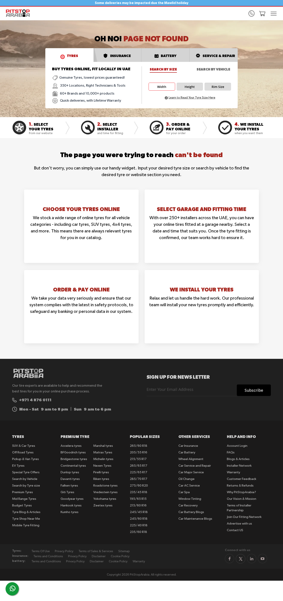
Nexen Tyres (102, 465)
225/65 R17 (138, 472)
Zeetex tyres (103, 505)
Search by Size (163, 69)
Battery (168, 56)
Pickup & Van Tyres (25, 459)
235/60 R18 (138, 532)
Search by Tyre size (26, 485)
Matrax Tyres (102, 452)
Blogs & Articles (238, 459)
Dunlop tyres (70, 472)
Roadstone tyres (105, 485)
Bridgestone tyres (74, 459)
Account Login (237, 445)
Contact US (235, 530)
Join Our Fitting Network (244, 517)
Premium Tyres (22, 492)
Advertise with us (239, 523)
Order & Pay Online (81, 289)
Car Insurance (188, 445)
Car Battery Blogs (191, 512)
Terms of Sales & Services (95, 551)
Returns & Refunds (240, 485)
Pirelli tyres (101, 472)
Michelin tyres (103, 459)
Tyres (72, 56)
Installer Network (239, 465)
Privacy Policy (64, 551)
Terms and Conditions (48, 556)
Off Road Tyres (23, 452)
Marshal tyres (103, 445)
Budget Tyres (22, 505)
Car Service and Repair (194, 465)
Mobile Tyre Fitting (25, 525)
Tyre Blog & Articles (26, 512)
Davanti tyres (70, 479)
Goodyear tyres (72, 498)
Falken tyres (69, 485)
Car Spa (184, 492)
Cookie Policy (120, 556)
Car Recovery (188, 505)
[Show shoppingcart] (262, 13)
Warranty (233, 472)
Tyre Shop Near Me (26, 518)
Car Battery (186, 452)
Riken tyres (101, 479)
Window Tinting (189, 498)
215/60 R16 (138, 505)
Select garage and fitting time (201, 209)
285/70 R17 (138, 479)
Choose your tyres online (81, 209)
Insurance (120, 56)
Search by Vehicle (213, 69)
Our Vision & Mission (241, 498)
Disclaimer (99, 556)
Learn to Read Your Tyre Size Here (192, 97)
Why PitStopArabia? (241, 492)
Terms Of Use (40, 551)
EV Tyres (18, 465)
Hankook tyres (71, 505)
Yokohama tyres (104, 498)
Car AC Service (189, 485)
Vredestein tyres (105, 492)
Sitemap (124, 551)
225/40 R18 (138, 525)
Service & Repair (219, 56)
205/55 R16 (138, 452)
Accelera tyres (71, 445)
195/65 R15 (138, 498)
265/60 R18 (138, 445)
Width (161, 87)
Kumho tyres (69, 512)
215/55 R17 (138, 459)
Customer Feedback (241, 479)
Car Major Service (191, 472)
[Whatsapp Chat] (12, 588)
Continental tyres (73, 465)
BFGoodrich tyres (73, 452)
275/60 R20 (139, 485)
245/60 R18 (138, 518)
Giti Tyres (67, 492)
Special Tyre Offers (26, 472)
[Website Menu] (273, 14)
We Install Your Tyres (201, 289)
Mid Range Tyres (24, 498)
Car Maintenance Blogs (195, 518)
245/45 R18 (139, 512)
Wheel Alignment (190, 459)
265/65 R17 (138, 465)
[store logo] (19, 13)
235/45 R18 (138, 492)
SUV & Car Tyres (23, 445)
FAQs (231, 452)
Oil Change (186, 479)
